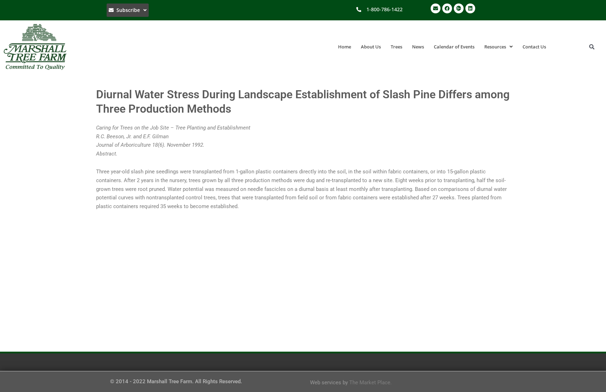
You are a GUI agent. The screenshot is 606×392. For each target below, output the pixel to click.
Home (344, 47)
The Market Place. (370, 382)
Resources (495, 47)
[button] (128, 10)
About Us (371, 47)
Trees (396, 47)
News (418, 47)
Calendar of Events (454, 47)
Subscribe (127, 10)
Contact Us (534, 47)
